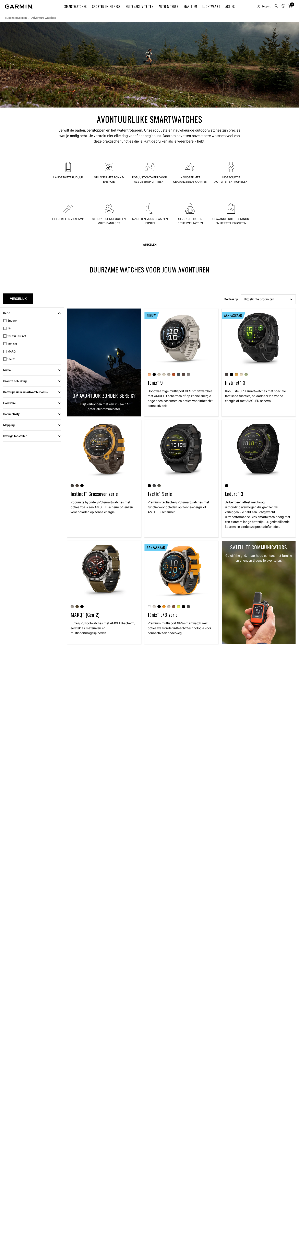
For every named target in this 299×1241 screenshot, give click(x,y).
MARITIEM (190, 6)
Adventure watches (43, 17)
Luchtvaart (211, 6)
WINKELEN (150, 244)
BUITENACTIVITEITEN (140, 6)
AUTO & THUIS (169, 6)
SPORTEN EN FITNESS (106, 6)
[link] (149, 65)
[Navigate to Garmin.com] (19, 6)
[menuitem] (264, 6)
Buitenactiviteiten (16, 17)
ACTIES (230, 6)
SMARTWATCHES (75, 6)
